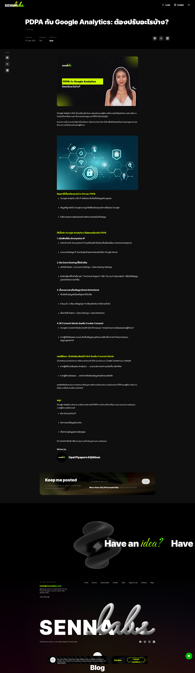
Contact (115, 583)
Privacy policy (73, 642)
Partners (144, 583)
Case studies (104, 583)
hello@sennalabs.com (50, 586)
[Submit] (146, 481)
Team (123, 583)
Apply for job (133, 583)
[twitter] (161, 38)
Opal (51, 41)
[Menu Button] (188, 5)
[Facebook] (140, 641)
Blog (152, 583)
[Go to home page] (14, 4)
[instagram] (149, 641)
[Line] (145, 641)
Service (94, 583)
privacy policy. (61, 663)
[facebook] (155, 38)
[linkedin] (167, 38)
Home (86, 583)
